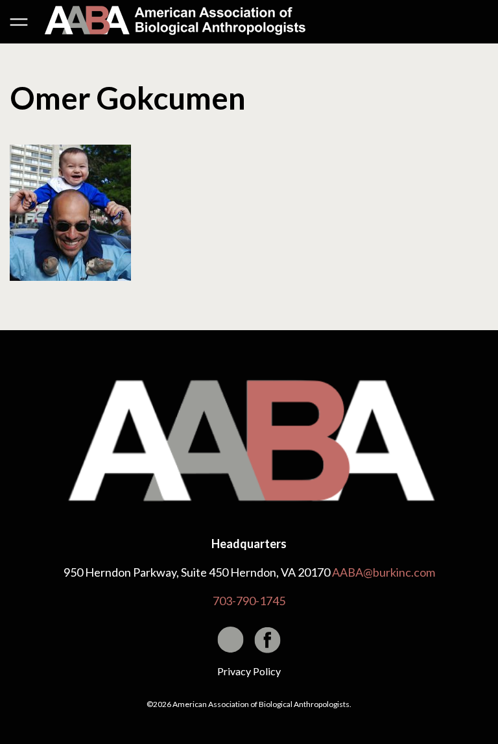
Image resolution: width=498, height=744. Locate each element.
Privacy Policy (249, 671)
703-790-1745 (249, 601)
